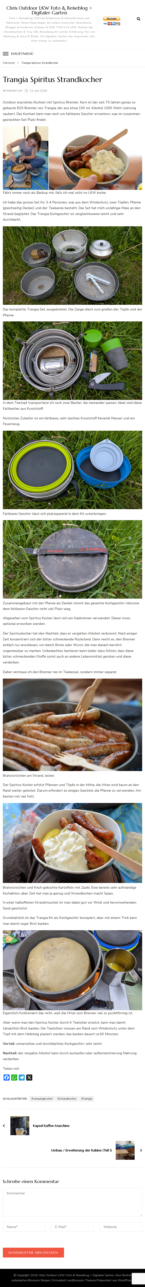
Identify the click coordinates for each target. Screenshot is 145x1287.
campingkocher (43, 1099)
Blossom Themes (84, 1280)
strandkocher (67, 1099)
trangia (87, 1099)
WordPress (125, 1280)
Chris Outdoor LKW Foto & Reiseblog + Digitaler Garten (49, 10)
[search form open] (138, 19)
